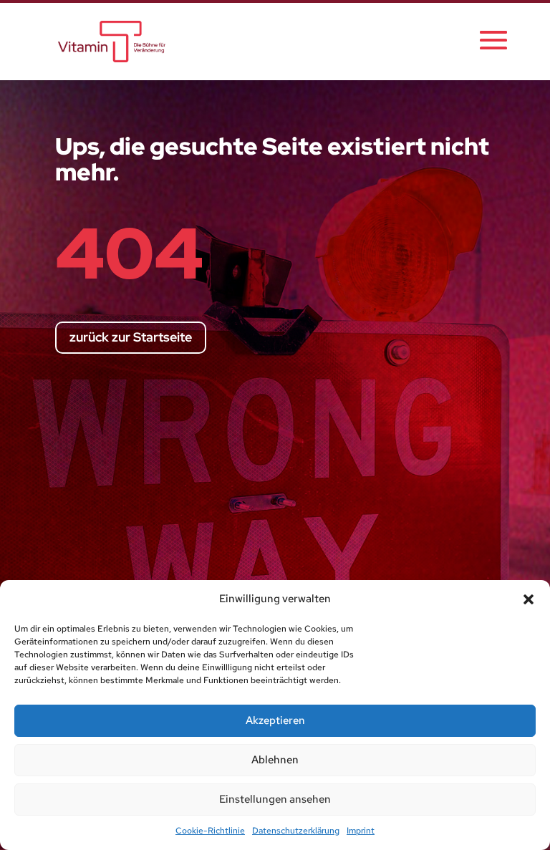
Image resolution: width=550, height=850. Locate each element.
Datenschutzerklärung (295, 830)
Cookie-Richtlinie (210, 830)
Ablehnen (275, 760)
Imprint (361, 830)
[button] (528, 599)
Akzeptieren (275, 720)
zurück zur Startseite (130, 337)
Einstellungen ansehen (275, 799)
